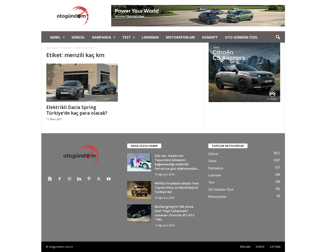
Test (126, 37)
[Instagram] (70, 179)
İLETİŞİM (275, 246)
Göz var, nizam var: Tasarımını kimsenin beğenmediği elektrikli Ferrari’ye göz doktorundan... (177, 162)
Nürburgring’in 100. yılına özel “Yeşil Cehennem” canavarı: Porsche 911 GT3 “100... (174, 213)
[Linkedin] (80, 179)
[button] (278, 37)
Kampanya (101, 37)
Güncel (78, 37)
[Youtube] (109, 179)
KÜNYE (260, 246)
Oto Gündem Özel (241, 37)
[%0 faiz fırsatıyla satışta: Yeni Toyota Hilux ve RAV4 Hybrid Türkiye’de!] (139, 190)
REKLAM (245, 246)
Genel (55, 37)
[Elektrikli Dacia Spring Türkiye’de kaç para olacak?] (82, 83)
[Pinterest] (90, 179)
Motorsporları (180, 37)
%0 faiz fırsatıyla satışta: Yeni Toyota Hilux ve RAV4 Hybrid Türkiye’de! (177, 187)
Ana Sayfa (51, 47)
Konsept (210, 37)
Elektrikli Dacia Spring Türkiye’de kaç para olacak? (76, 110)
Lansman (150, 37)
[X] (100, 179)
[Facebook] (61, 179)
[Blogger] (51, 179)
